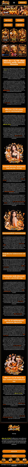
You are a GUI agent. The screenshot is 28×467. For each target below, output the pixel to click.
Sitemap (14, 433)
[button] (14, 2)
